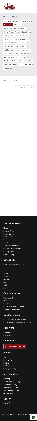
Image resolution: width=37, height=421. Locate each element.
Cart (5, 301)
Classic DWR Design (13, 382)
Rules (15, 64)
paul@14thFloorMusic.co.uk (20, 323)
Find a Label (8, 237)
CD (4, 282)
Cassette (7, 279)
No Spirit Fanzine (9, 57)
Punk (31, 61)
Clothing (6, 379)
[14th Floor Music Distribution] (9, 6)
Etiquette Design (11, 387)
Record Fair (8, 360)
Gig (4, 357)
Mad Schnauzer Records (12, 50)
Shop (5, 240)
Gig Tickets (24, 39)
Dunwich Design (11, 385)
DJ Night (7, 366)
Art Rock (23, 21)
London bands (20, 46)
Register (6, 304)
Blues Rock (18, 25)
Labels (28, 43)
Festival (6, 363)
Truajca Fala (8, 68)
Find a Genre (8, 234)
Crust (5, 35)
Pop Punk (7, 61)
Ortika (19, 57)
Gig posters (8, 393)
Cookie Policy (8, 255)
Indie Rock (20, 43)
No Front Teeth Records (21, 54)
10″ (4, 270)
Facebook (7, 332)
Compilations (26, 32)
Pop (23, 57)
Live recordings (9, 46)
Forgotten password (11, 310)
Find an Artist (8, 231)
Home (5, 228)
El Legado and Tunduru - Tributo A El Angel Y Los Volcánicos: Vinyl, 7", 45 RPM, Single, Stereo (18, 175)
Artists (29, 21)
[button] (32, 6)
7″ (4, 267)
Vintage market (9, 369)
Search (6, 403)
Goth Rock (12, 43)
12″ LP (5, 273)
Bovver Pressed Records (12, 32)
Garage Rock (8, 39)
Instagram (7, 335)
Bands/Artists (8, 25)
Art (17, 21)
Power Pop (24, 61)
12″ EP (5, 276)
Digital (11, 35)
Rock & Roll (7, 64)
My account (8, 298)
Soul (19, 64)
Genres (16, 39)
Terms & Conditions (11, 246)
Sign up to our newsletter (15, 346)
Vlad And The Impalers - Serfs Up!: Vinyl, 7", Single (19, 129)
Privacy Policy (9, 252)
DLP (5, 288)
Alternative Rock (9, 21)
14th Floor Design (12, 390)
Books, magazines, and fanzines (14, 28)
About (5, 243)
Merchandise (26, 50)
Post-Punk (15, 61)
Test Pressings (28, 64)
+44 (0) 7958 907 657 (18, 320)
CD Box (6, 285)
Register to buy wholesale (13, 307)
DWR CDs (18, 35)
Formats (25, 35)
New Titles (7, 54)
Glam (5, 43)
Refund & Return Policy (12, 249)
